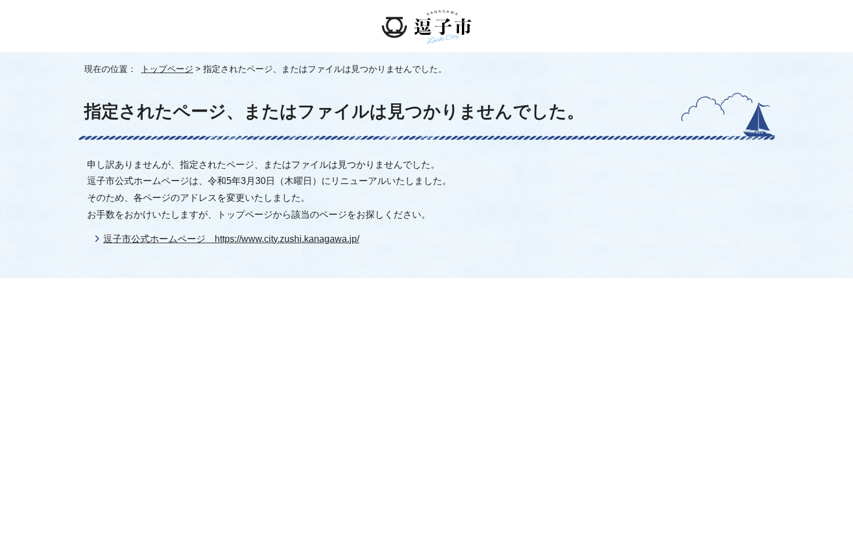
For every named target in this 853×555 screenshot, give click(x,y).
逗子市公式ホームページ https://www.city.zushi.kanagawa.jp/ (231, 239)
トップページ (167, 69)
